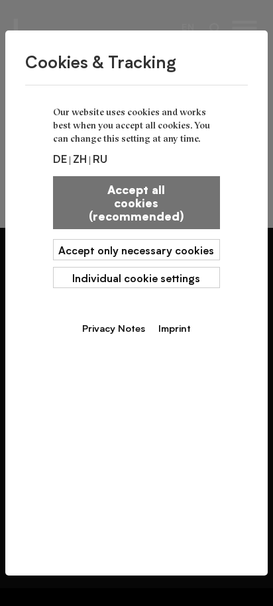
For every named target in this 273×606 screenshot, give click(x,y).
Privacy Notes (113, 327)
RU (100, 158)
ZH (80, 158)
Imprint (174, 327)
